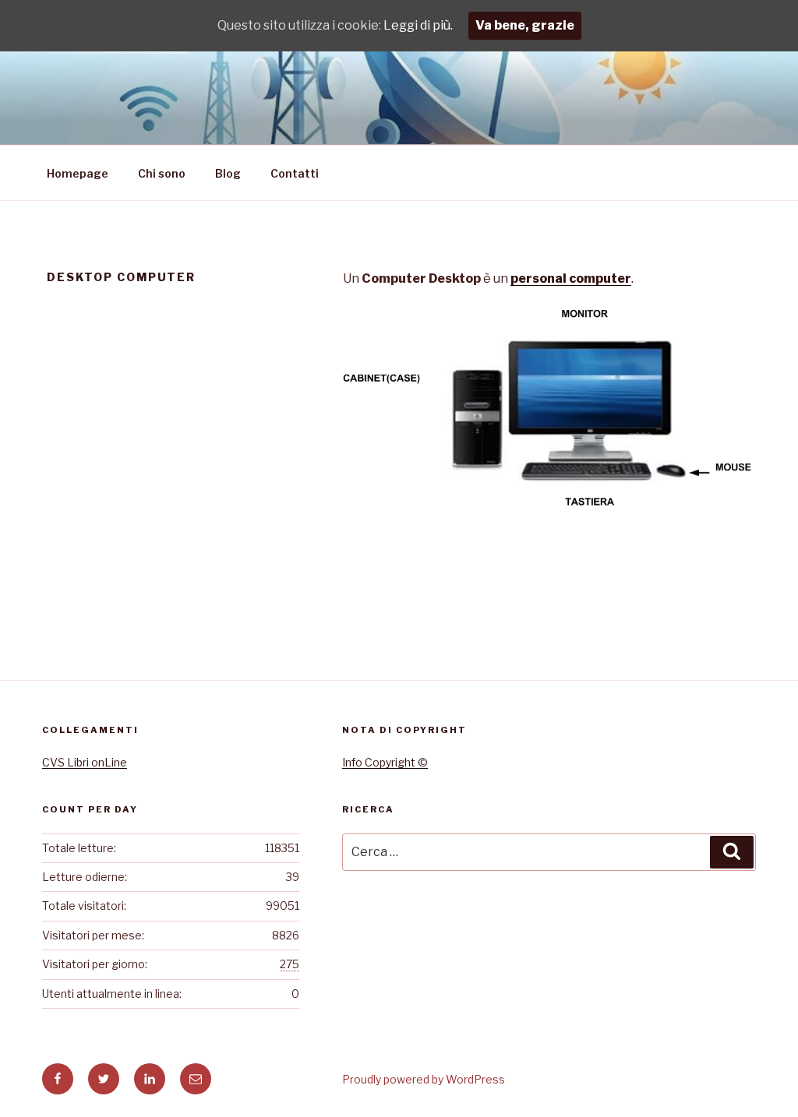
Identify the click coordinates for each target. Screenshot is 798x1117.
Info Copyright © (385, 762)
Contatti (294, 173)
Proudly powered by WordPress (423, 1079)
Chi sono (161, 173)
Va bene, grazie (524, 25)
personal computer (570, 278)
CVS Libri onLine (84, 762)
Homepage (77, 173)
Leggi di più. (418, 25)
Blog (228, 173)
